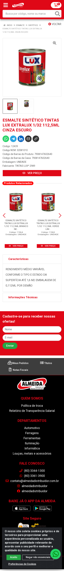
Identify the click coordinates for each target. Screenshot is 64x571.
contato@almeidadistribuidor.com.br (34, 481)
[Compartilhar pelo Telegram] (13, 139)
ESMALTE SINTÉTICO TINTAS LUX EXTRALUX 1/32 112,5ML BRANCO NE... (16, 224)
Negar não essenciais (38, 557)
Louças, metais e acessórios (32, 453)
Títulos (48, 363)
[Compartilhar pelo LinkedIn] (21, 139)
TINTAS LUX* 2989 (25, 165)
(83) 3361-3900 (34, 476)
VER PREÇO (34, 173)
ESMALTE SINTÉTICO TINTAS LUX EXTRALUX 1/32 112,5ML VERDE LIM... (48, 224)
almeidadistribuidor (34, 486)
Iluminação (32, 443)
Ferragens (32, 433)
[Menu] (6, 5)
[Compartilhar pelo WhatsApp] (6, 139)
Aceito (13, 557)
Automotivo (32, 428)
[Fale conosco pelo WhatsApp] (55, 554)
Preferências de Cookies (22, 564)
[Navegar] (4, 215)
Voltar (56, 24)
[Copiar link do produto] (36, 139)
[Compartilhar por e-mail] (28, 139)
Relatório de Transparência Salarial (32, 411)
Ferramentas (32, 438)
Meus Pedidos (20, 363)
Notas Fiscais (20, 370)
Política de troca (32, 405)
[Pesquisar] (57, 13)
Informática (32, 448)
